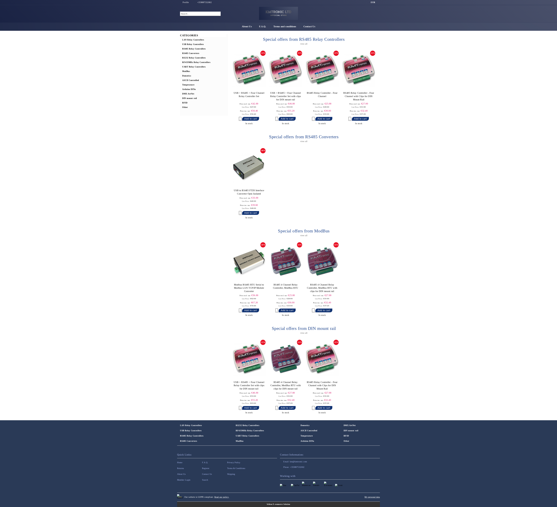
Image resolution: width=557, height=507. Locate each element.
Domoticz (305, 425)
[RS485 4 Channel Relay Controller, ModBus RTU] (285, 262)
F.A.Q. (262, 26)
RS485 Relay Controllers (192, 436)
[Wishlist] (369, 14)
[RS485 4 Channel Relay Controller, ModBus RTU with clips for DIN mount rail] (322, 262)
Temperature (307, 436)
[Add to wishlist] (240, 119)
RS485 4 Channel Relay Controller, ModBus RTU (285, 286)
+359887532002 (204, 2)
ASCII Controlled (309, 431)
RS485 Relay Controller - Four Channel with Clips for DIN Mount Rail (358, 96)
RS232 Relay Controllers (247, 425)
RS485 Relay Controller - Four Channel (322, 94)
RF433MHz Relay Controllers (250, 431)
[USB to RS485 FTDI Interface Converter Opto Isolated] (249, 168)
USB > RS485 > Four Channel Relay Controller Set (249, 94)
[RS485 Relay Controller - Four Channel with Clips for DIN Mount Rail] (358, 70)
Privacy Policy (233, 462)
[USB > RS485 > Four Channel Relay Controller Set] (249, 70)
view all (303, 44)
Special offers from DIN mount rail (304, 328)
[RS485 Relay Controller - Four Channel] (322, 70)
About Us (247, 26)
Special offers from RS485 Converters (304, 136)
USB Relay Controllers (191, 431)
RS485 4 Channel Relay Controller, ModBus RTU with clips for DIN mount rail (322, 288)
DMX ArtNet (350, 425)
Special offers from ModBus (304, 230)
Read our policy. (221, 497)
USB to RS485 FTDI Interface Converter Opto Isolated (249, 192)
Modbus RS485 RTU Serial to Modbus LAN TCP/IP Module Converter (249, 288)
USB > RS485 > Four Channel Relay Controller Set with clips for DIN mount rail (285, 96)
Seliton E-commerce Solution (278, 504)
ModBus (239, 441)
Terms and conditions (284, 26)
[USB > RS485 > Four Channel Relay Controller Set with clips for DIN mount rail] (285, 70)
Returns (180, 468)
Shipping (231, 474)
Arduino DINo (307, 441)
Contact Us (309, 26)
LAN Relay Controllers (191, 425)
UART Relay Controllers (247, 436)
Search (205, 480)
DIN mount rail (351, 431)
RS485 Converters (188, 441)
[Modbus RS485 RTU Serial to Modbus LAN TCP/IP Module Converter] (249, 262)
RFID (346, 436)
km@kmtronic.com (298, 462)
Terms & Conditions (236, 468)
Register (205, 468)
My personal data (372, 497)
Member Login (183, 480)
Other (346, 441)
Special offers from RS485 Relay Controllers (304, 39)
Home (179, 462)
